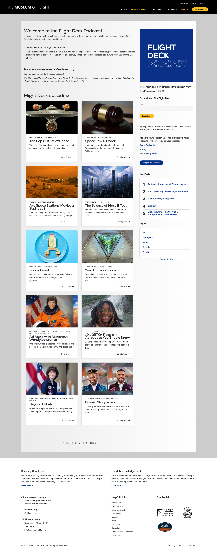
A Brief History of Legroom (161, 198)
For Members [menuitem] (116, 535)
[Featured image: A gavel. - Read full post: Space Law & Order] (107, 117)
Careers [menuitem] (114, 517)
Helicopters (58, 331)
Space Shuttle (35, 331)
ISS (51, 331)
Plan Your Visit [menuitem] (117, 506)
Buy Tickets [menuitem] (116, 502)
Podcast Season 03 (92, 331)
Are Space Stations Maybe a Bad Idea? (51, 207)
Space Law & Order (100, 141)
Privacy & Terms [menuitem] (175, 545)
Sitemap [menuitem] (192, 545)
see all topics (166, 259)
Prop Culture (34, 137)
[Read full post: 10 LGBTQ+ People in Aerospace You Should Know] (107, 311)
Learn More (26, 485)
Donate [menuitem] (194, 3)
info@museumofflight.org (35, 529)
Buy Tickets (199, 9)
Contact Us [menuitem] (115, 528)
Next (92, 442)
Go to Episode (66, 157)
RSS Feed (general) (149, 153)
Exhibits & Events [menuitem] (118, 510)
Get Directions (30, 513)
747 (144, 232)
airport (146, 242)
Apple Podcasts (147, 145)
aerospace (148, 237)
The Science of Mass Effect (105, 205)
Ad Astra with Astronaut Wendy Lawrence (48, 338)
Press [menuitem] (113, 520)
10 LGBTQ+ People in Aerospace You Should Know (107, 336)
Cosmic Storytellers (100, 402)
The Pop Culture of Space (49, 141)
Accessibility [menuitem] (116, 513)
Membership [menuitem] (184, 3)
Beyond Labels (40, 404)
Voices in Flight (91, 137)
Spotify (143, 149)
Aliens (146, 251)
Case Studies (34, 399)
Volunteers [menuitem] (115, 524)
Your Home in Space (100, 270)
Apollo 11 (45, 331)
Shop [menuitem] (201, 3)
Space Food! (39, 270)
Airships (147, 247)
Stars (87, 399)
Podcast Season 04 (48, 137)
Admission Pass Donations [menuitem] (122, 531)
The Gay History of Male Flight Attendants (168, 191)
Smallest (152, 205)
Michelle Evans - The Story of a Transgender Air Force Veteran (163, 213)
